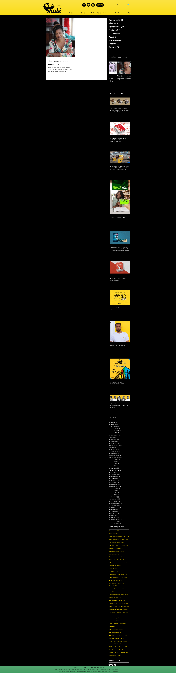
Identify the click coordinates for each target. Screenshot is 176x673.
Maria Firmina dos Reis (115, 632)
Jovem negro (112, 612)
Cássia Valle (124, 563)
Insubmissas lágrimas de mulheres (118, 609)
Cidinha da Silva (123, 545)
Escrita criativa (113, 583)
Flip (120, 597)
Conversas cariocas (114, 557)
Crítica (120, 560)
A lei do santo (112, 531)
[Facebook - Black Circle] (84, 5)
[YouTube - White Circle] (110, 665)
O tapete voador (113, 650)
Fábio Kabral (122, 600)
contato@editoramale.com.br (113, 669)
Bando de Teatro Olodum (115, 537)
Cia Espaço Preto (113, 545)
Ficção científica (113, 597)
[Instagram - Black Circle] (93, 5)
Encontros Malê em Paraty (116, 580)
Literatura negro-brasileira (116, 618)
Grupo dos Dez (113, 606)
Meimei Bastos (123, 635)
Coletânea (111, 548)
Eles (126, 574)
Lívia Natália (123, 624)
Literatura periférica (114, 621)
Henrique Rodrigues (123, 606)
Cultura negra (112, 563)
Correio (123, 557)
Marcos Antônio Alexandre (116, 629)
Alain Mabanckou (113, 534)
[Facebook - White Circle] (115, 665)
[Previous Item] (112, 67)
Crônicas (125, 560)
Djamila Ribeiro (113, 568)
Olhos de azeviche (123, 650)
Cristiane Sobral (113, 560)
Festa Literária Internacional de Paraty (119, 595)
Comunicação (119, 548)
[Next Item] (127, 67)
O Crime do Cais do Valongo (116, 647)
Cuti (119, 563)
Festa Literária (113, 592)
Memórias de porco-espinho (116, 638)
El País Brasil (120, 574)
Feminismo (123, 589)
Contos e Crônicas (114, 554)
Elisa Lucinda (123, 577)
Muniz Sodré (112, 644)
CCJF (127, 539)
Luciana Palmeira (113, 624)
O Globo (127, 647)
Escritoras (121, 583)
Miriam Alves (112, 641)
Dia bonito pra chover (115, 566)
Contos (122, 551)
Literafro (125, 612)
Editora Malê (112, 574)
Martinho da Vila (113, 635)
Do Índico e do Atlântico (115, 571)
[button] (128, 4)
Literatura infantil (113, 615)
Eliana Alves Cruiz (114, 577)
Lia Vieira (119, 612)
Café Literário (112, 542)
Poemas (111, 653)
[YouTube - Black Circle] (88, 5)
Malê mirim (112, 626)
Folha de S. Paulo (113, 600)
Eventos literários (114, 589)
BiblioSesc (126, 537)
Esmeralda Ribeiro (114, 586)
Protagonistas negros (115, 655)
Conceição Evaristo (114, 551)
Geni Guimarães (123, 603)
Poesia (116, 653)
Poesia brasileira (123, 653)
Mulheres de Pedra (122, 641)
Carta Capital (120, 542)
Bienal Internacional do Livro (116, 539)
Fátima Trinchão (113, 603)
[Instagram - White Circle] (112, 665)
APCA (118, 531)
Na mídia (119, 644)
